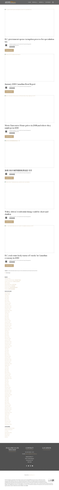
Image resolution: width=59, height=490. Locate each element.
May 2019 (7, 416)
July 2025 (7, 313)
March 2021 (7, 385)
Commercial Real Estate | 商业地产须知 (13, 280)
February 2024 (8, 338)
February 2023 (8, 356)
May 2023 (7, 351)
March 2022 (7, 372)
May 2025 (7, 316)
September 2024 (8, 328)
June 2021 (7, 381)
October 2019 (7, 410)
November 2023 (8, 343)
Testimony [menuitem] (47, 2)
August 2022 (7, 365)
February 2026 (8, 303)
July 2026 (7, 295)
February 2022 (8, 374)
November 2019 (8, 409)
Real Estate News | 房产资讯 (10, 284)
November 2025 (8, 307)
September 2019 (8, 412)
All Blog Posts (7, 278)
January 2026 (7, 304)
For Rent (21, 270)
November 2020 (8, 391)
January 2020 (7, 406)
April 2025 (7, 317)
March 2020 (7, 403)
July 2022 (7, 366)
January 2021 (7, 388)
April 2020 (7, 402)
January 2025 (7, 322)
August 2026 (7, 294)
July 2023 (7, 348)
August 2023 (7, 347)
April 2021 (7, 384)
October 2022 (7, 362)
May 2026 (7, 298)
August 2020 (7, 396)
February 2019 (8, 421)
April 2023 (7, 353)
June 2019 (7, 415)
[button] (26, 465)
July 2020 (7, 397)
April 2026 (7, 300)
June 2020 (7, 399)
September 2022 (8, 363)
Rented (36, 270)
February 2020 (8, 405)
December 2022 (8, 359)
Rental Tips (33, 270)
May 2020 (7, 400)
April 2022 (7, 371)
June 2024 (7, 332)
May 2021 (7, 382)
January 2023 (7, 357)
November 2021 (8, 377)
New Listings (7, 283)
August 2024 (7, 329)
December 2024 (8, 323)
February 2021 (8, 387)
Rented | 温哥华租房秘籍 (10, 288)
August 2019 (7, 413)
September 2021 (8, 378)
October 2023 (7, 344)
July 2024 (7, 331)
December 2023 (8, 341)
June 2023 (7, 350)
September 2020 (8, 394)
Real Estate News (16, 45)
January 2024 (7, 340)
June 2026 (7, 297)
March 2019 (7, 419)
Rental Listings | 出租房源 (10, 285)
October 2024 (7, 326)
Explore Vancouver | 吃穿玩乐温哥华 (12, 281)
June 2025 (7, 314)
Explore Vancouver (17, 270)
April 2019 (7, 418)
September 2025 (8, 310)
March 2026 (7, 301)
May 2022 (7, 369)
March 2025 (7, 319)
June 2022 (7, 368)
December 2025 (8, 306)
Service (41, 2)
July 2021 (7, 379)
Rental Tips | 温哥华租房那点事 (11, 287)
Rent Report (29, 270)
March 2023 (7, 354)
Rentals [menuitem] (34, 2)
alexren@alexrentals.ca (31, 453)
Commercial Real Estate (11, 270)
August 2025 (7, 311)
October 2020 (7, 393)
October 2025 (7, 309)
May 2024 (7, 334)
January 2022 (7, 375)
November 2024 (8, 325)
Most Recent (7, 292)
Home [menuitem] (29, 2)
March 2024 (7, 337)
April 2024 (7, 335)
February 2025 (8, 320)
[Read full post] (29, 23)
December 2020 (8, 390)
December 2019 (8, 408)
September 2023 (8, 345)
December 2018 (8, 424)
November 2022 (8, 360)
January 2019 (7, 422)
